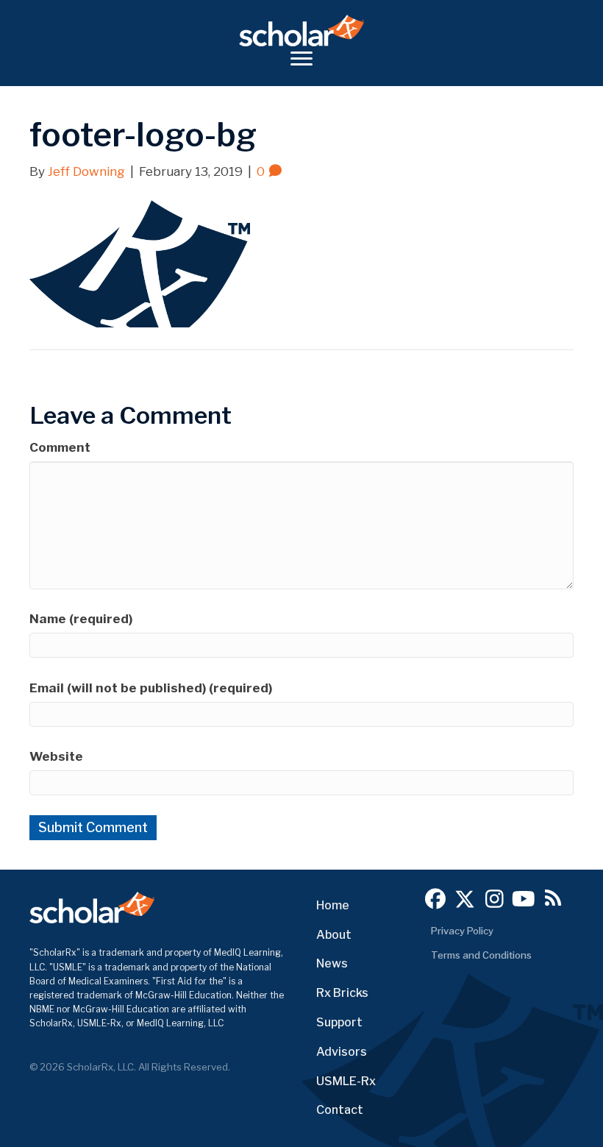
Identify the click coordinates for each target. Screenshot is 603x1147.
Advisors (341, 1052)
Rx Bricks (342, 993)
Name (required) (80, 618)
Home (332, 905)
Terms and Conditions (481, 955)
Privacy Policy (462, 931)
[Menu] (301, 58)
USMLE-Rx (346, 1081)
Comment (59, 447)
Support (339, 1022)
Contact (339, 1110)
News (332, 963)
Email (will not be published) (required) (150, 688)
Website (56, 756)
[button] (435, 899)
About (334, 935)
